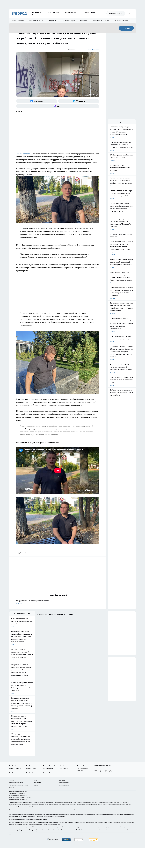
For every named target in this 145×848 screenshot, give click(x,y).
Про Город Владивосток (33, 772)
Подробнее (61, 816)
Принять (126, 28)
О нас (35, 780)
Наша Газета (63, 766)
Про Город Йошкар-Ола (49, 766)
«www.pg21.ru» (23, 791)
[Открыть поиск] (130, 13)
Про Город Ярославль (15, 768)
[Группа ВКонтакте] (36, 101)
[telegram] (26, 553)
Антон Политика (23, 154)
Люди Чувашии (53, 12)
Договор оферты (64, 782)
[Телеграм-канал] (78, 101)
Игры (34, 15)
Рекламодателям (88, 12)
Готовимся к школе (36, 21)
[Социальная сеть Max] (57, 106)
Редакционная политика (16, 782)
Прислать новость (115, 13)
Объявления (37, 782)
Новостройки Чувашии (101, 21)
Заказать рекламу (121, 21)
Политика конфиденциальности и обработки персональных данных (28, 819)
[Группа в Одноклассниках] (100, 771)
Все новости (36, 12)
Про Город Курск (31, 768)
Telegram (11, 780)
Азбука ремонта (18, 21)
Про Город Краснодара (49, 772)
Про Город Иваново (82, 766)
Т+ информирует (69, 21)
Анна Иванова (92, 50)
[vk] (19, 553)
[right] (133, 20)
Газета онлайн (70, 12)
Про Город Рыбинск (48, 768)
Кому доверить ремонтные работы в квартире (33, 602)
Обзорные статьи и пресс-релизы (18, 785)
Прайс (36, 785)
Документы (53, 21)
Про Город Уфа (64, 768)
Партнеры (12, 787)
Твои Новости (30, 766)
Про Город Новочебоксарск (17, 766)
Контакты (62, 780)
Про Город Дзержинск (15, 772)
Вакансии (83, 21)
